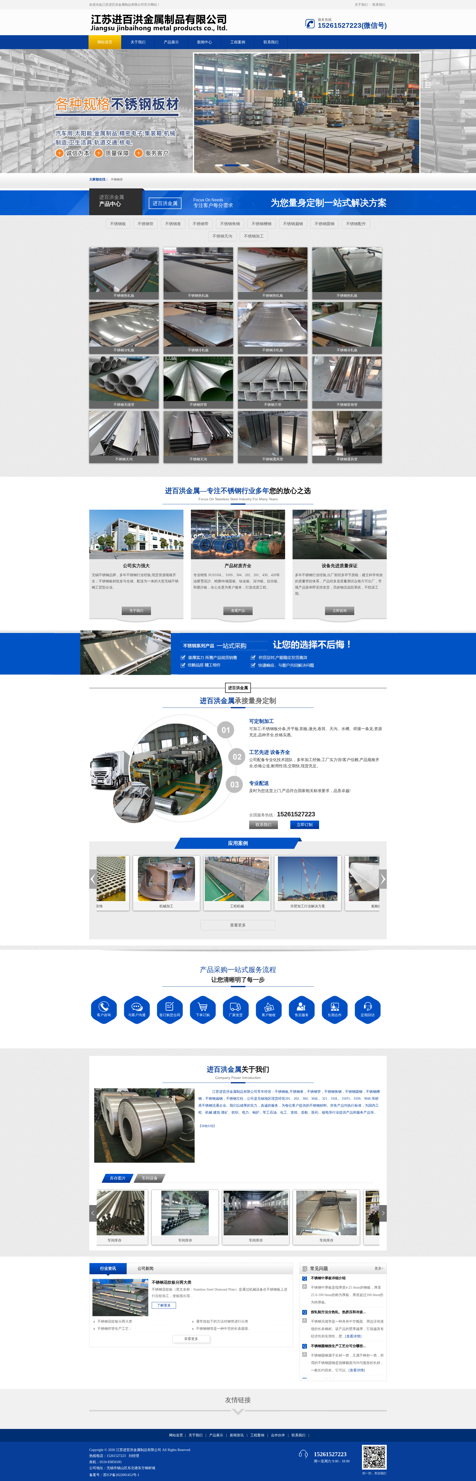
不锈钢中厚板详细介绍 (328, 1376)
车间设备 (150, 1178)
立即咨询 (340, 611)
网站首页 (176, 1435)
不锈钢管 (117, 179)
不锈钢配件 (356, 224)
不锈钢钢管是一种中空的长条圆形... (223, 1329)
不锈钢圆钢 (324, 224)
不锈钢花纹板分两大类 (114, 1321)
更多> (379, 1268)
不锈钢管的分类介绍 (326, 1342)
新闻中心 (204, 42)
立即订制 (305, 825)
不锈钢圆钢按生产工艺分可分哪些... (338, 1308)
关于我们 (361, 4)
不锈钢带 (200, 224)
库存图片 (118, 1178)
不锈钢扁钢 (293, 224)
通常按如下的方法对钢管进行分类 (222, 1321)
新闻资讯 (237, 1435)
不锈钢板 (118, 224)
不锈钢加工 (254, 236)
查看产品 (238, 611)
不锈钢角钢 (230, 224)
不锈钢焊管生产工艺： (114, 1329)
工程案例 (237, 42)
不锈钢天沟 (222, 236)
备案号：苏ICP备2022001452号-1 (114, 1475)
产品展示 (171, 42)
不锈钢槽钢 (261, 224)
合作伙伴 (278, 1435)
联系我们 (378, 4)
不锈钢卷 (173, 224)
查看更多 (238, 925)
